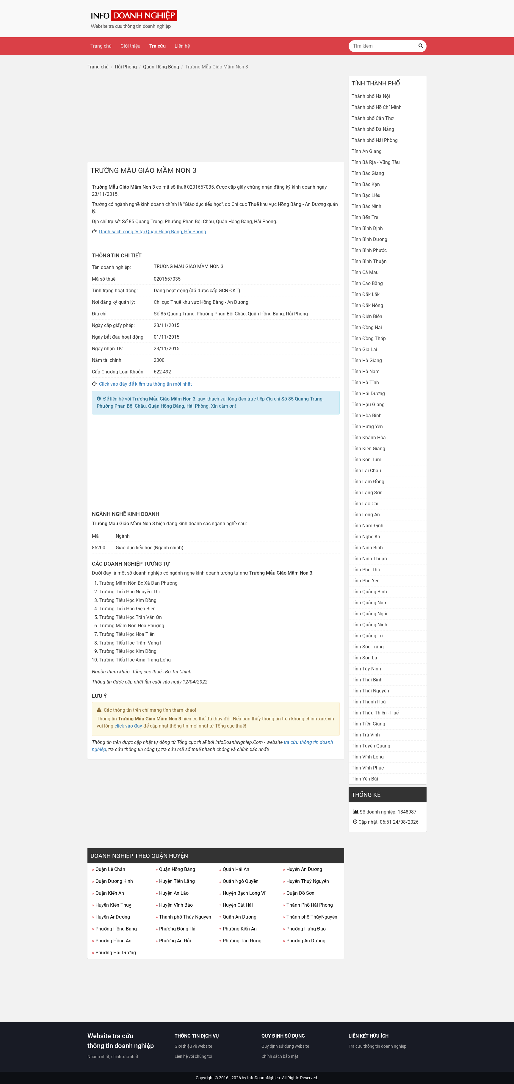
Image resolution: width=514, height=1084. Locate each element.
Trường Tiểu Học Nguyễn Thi (129, 592)
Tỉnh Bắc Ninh (366, 206)
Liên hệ (182, 46)
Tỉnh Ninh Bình (367, 547)
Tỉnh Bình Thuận (369, 261)
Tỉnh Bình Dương (369, 239)
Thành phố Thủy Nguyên (183, 917)
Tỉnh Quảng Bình (369, 592)
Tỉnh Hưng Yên (367, 426)
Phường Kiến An (238, 929)
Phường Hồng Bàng (114, 929)
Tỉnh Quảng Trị (367, 636)
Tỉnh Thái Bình (367, 680)
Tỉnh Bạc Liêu (366, 195)
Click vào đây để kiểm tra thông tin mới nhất (145, 384)
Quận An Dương (237, 917)
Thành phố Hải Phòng (375, 140)
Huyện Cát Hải (236, 905)
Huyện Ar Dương (111, 917)
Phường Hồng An (111, 941)
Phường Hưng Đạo (304, 929)
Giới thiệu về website (193, 1046)
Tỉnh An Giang (367, 151)
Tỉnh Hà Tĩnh (365, 382)
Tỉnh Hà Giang (367, 360)
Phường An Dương (304, 941)
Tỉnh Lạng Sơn (367, 492)
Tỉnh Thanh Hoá (369, 702)
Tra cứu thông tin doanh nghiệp (377, 1046)
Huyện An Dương (302, 869)
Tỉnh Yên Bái (365, 779)
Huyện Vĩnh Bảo (174, 905)
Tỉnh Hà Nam (366, 371)
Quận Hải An (234, 869)
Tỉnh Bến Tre (365, 217)
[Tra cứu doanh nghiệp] (134, 18)
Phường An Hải (173, 941)
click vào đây (128, 726)
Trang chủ (101, 46)
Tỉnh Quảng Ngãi (369, 614)
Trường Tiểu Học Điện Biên (127, 608)
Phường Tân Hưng (240, 941)
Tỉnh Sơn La (364, 658)
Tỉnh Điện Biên (367, 316)
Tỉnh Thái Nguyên (370, 691)
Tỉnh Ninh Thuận (369, 558)
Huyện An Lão (172, 893)
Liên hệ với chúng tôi (193, 1056)
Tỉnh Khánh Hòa (369, 437)
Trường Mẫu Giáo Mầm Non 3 (163, 399)
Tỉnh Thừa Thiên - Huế (375, 713)
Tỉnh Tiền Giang (368, 724)
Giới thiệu (130, 46)
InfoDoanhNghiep (263, 1077)
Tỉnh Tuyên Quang (371, 746)
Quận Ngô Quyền (238, 881)
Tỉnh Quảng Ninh (369, 625)
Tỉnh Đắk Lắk (366, 294)
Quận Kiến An (108, 893)
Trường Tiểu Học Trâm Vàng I (130, 643)
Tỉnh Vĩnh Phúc (368, 768)
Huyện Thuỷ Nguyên (306, 881)
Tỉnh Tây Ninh (366, 669)
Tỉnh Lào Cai (365, 503)
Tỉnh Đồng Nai (367, 327)
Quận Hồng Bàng (175, 869)
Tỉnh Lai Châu (366, 470)
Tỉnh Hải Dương (368, 393)
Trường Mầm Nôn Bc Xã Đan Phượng (138, 583)
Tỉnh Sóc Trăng (368, 647)
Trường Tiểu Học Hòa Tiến (127, 634)
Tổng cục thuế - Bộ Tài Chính (162, 672)
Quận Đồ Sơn (298, 893)
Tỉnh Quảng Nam (370, 603)
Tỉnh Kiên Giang (368, 448)
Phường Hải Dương (114, 952)
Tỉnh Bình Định (367, 228)
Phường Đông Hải (176, 929)
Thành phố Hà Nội (371, 96)
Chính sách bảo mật (279, 1056)
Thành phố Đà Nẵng (373, 129)
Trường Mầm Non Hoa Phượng (131, 625)
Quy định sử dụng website (285, 1046)
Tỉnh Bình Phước (369, 250)
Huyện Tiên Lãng (175, 881)
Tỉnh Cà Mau (365, 272)
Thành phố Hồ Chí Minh (377, 107)
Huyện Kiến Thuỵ (111, 905)
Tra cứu (157, 46)
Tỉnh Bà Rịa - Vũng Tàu (376, 162)
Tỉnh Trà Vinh (366, 735)
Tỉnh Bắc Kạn (366, 184)
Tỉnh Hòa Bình (367, 415)
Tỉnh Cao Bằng (367, 283)
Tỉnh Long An (366, 514)
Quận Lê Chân (108, 869)
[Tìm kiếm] (421, 46)
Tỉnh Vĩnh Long (368, 757)
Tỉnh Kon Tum (366, 459)
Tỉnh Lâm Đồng (368, 481)
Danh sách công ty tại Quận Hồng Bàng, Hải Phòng (152, 231)
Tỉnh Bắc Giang (368, 173)
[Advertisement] (215, 117)
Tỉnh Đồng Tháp (369, 338)
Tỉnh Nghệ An (366, 536)
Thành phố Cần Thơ (373, 118)
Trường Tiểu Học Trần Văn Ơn (130, 617)
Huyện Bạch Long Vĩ (242, 893)
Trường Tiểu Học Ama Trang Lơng (135, 660)
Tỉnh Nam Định (367, 525)
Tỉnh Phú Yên (366, 581)
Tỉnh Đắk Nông (367, 305)
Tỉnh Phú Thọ (366, 569)
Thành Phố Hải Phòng (308, 905)
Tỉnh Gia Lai (364, 349)
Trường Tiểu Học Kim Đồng (127, 600)
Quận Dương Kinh (112, 881)
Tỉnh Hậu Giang (368, 404)
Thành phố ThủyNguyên (310, 917)
